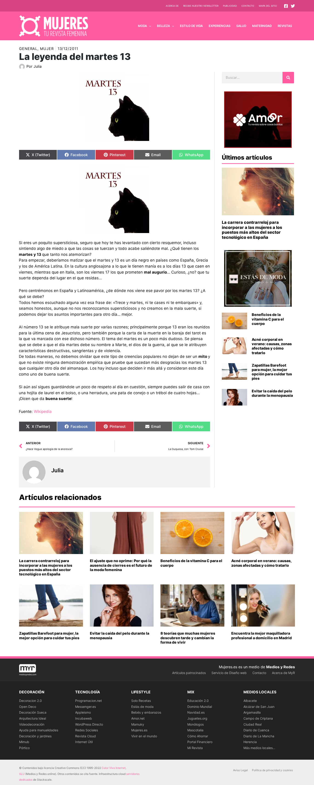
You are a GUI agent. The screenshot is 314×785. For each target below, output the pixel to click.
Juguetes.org (197, 718)
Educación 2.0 (198, 701)
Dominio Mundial (199, 707)
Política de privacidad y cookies (272, 770)
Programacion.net (88, 701)
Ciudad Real (252, 724)
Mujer (47, 48)
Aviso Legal (240, 770)
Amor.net (138, 718)
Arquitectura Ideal (32, 718)
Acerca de (172, 5)
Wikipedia (43, 411)
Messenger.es (85, 707)
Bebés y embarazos (146, 712)
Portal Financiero (199, 742)
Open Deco (27, 707)
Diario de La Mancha (258, 736)
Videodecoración (31, 724)
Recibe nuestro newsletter (200, 5)
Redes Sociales (86, 730)
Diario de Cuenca (256, 730)
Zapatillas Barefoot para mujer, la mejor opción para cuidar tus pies (272, 372)
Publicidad (230, 5)
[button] (149, 26)
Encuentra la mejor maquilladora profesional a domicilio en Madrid (261, 635)
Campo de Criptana (258, 718)
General (28, 48)
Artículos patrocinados (189, 673)
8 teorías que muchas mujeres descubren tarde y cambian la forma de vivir (187, 637)
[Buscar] (288, 77)
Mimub (24, 742)
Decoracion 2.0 (30, 701)
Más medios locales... (259, 748)
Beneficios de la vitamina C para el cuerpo (268, 319)
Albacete (250, 701)
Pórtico (24, 748)
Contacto (247, 5)
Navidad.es (196, 712)
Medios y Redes (280, 667)
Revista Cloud (85, 736)
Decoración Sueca (32, 712)
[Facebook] (286, 6)
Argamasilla (252, 712)
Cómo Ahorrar (197, 736)
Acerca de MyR (283, 673)
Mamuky (137, 724)
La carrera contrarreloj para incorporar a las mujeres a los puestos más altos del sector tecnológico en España (252, 230)
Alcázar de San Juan (258, 707)
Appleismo (83, 712)
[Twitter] (293, 6)
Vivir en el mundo (144, 736)
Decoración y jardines (35, 736)
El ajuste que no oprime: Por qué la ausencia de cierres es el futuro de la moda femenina (121, 565)
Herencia (250, 742)
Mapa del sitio (268, 5)
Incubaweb (83, 718)
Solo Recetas (141, 701)
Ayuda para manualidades (38, 730)
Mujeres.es (139, 730)
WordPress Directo (89, 724)
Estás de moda (142, 707)
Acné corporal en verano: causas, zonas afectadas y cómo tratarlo (272, 346)
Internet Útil (84, 742)
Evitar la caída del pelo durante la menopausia (272, 393)
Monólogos (195, 724)
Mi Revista (195, 748)
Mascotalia (195, 730)
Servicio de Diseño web (229, 673)
